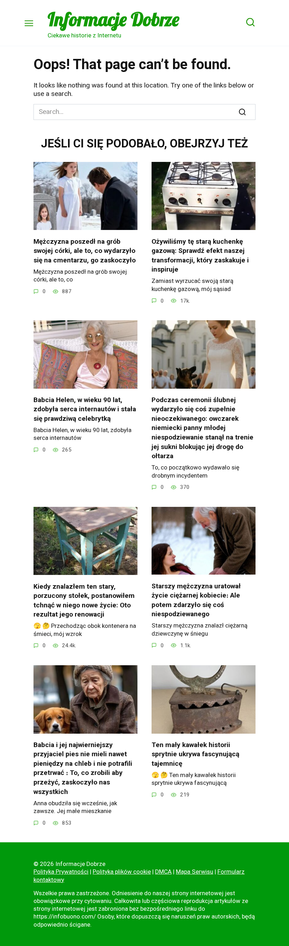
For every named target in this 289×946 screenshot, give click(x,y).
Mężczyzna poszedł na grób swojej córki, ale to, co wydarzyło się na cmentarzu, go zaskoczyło (84, 250)
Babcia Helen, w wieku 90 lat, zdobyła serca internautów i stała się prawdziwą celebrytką (84, 409)
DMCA (163, 871)
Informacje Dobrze (113, 19)
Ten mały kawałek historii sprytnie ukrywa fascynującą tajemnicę (195, 754)
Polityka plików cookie (122, 871)
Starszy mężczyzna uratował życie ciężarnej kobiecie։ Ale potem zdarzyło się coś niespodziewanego (196, 600)
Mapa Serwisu (194, 871)
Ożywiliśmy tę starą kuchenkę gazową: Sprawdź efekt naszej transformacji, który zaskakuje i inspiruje (200, 255)
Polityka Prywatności (60, 871)
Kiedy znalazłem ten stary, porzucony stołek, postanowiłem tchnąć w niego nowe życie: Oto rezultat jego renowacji (84, 600)
